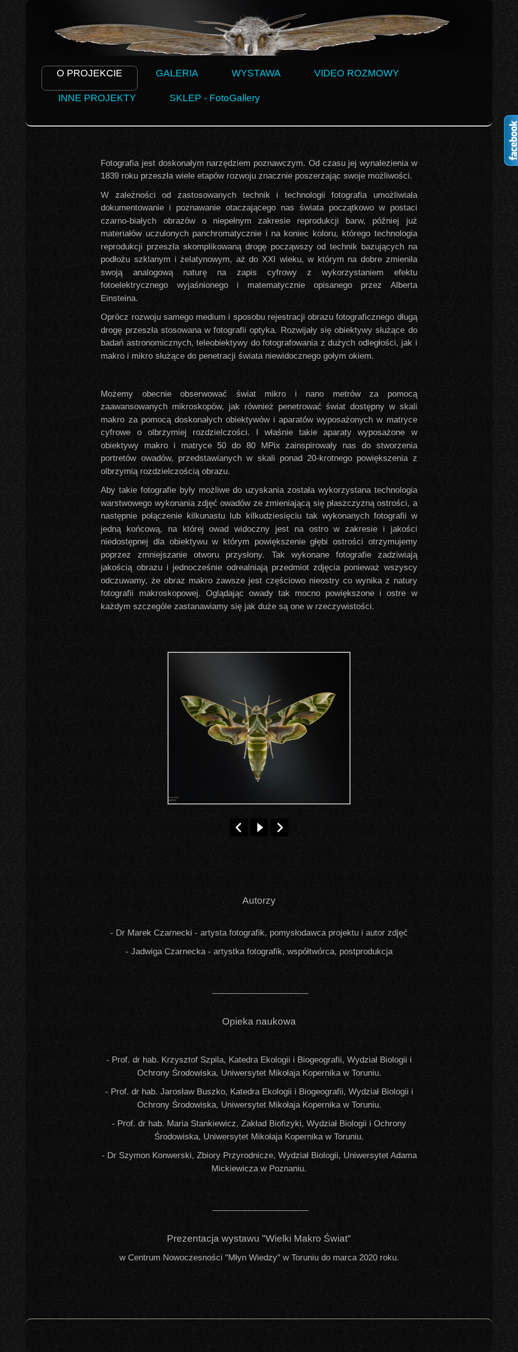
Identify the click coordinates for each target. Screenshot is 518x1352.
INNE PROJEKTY (97, 98)
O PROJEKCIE (89, 73)
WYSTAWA (256, 73)
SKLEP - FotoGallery (214, 98)
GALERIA (177, 73)
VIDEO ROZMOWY (356, 73)
